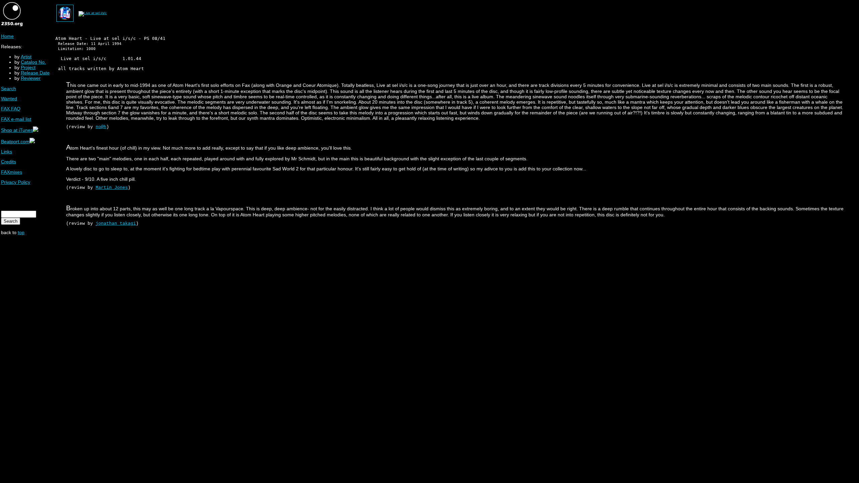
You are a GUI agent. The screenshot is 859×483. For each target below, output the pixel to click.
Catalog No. (33, 62)
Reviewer (31, 78)
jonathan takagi (116, 223)
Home (7, 36)
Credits (8, 161)
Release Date (35, 72)
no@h (101, 126)
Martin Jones (112, 187)
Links (6, 151)
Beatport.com (15, 141)
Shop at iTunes (17, 130)
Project (28, 67)
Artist (26, 56)
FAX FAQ (10, 108)
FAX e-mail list (16, 119)
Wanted (9, 98)
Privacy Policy (15, 182)
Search (8, 88)
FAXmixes (11, 172)
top (21, 232)
